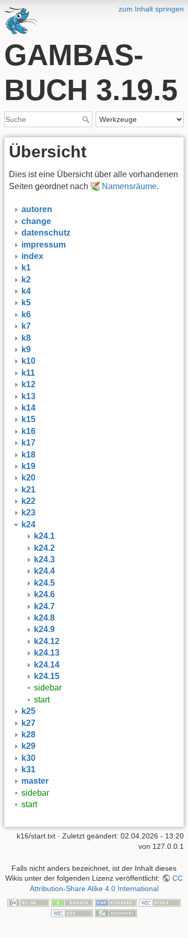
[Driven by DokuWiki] (116, 912)
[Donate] (72, 902)
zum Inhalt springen (151, 9)
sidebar (48, 687)
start (42, 699)
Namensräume (129, 186)
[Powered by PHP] (116, 902)
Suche (87, 119)
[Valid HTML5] (160, 902)
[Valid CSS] (72, 912)
